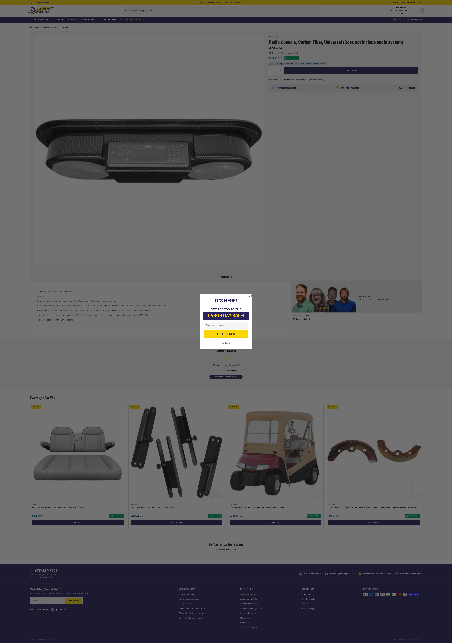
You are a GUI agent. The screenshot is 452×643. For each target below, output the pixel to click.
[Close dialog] (250, 296)
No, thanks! (226, 343)
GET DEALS (226, 334)
